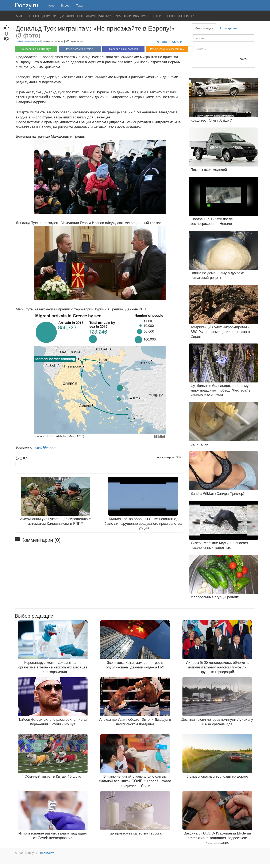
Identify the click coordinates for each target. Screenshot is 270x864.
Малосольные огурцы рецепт (214, 596)
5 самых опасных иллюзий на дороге (217, 776)
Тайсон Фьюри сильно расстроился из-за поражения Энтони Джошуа (52, 721)
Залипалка (199, 444)
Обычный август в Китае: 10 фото (52, 776)
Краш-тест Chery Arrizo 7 (211, 120)
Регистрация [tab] (229, 28)
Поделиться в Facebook (123, 49)
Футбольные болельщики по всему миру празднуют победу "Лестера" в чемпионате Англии (220, 390)
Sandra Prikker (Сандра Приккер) (217, 493)
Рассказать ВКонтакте (79, 49)
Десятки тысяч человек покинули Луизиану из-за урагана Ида (217, 721)
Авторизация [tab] (204, 28)
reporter (59, 41)
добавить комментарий (28, 41)
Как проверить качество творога (135, 833)
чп (180, 16)
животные (75, 16)
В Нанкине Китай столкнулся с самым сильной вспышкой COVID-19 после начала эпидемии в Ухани (135, 780)
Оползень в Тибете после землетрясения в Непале (211, 221)
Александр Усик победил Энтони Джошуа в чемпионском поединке (135, 721)
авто (19, 16)
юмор (189, 16)
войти (243, 58)
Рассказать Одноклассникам (167, 49)
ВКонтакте (47, 853)
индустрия (95, 16)
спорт (171, 16)
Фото (51, 5)
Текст (79, 5)
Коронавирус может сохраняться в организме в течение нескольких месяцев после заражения (52, 667)
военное (33, 16)
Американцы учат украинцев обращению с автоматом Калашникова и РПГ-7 (55, 521)
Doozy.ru (26, 5)
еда (61, 16)
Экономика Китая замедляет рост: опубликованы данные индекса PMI (135, 664)
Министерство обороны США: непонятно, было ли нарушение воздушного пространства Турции (143, 523)
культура (113, 16)
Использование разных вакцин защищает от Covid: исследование (52, 835)
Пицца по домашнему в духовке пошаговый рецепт (217, 275)
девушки (49, 16)
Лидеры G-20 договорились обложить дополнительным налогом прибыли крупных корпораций (217, 667)
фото (163, 41)
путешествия (152, 16)
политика (131, 16)
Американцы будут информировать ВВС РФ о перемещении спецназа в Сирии (220, 331)
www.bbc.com (45, 447)
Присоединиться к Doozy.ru (36, 49)
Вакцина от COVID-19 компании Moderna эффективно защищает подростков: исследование (217, 837)
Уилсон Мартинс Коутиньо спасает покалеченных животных (219, 545)
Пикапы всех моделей (208, 169)
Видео (65, 5)
